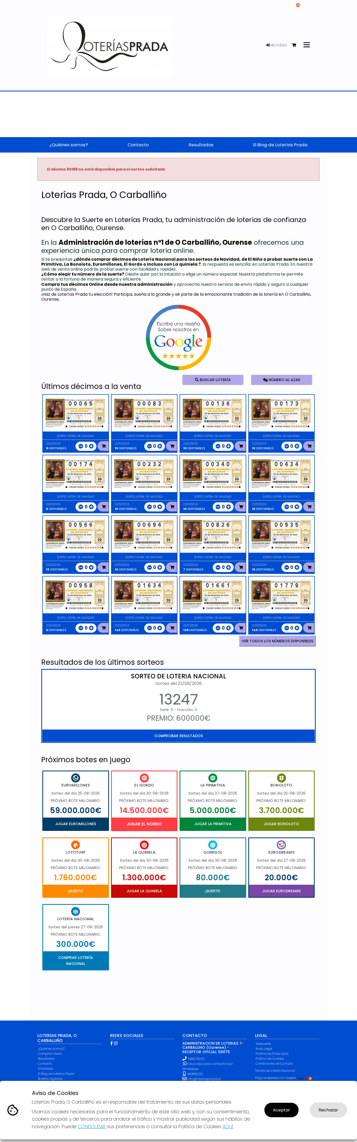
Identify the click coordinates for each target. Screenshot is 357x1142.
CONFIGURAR (92, 1126)
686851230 (195, 1074)
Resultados (46, 1058)
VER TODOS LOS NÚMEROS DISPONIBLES (277, 641)
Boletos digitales (50, 1078)
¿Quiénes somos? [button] (68, 145)
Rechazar (328, 1110)
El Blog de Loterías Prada (56, 1073)
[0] (296, 45)
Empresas (45, 1068)
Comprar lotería (50, 1053)
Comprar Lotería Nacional (75, 960)
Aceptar (281, 1110)
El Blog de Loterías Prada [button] (280, 145)
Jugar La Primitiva (213, 823)
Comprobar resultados (178, 735)
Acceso (278, 45)
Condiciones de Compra (274, 1063)
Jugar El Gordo (144, 824)
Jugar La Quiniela (144, 891)
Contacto (45, 1063)
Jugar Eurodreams (281, 891)
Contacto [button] (138, 145)
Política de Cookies (270, 1058)
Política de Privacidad (272, 1053)
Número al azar (283, 379)
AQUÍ (228, 1126)
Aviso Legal (264, 1048)
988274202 (196, 1059)
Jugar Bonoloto (281, 823)
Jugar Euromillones (75, 823)
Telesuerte (263, 1043)
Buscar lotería (215, 379)
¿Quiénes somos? (51, 1048)
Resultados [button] (201, 145)
